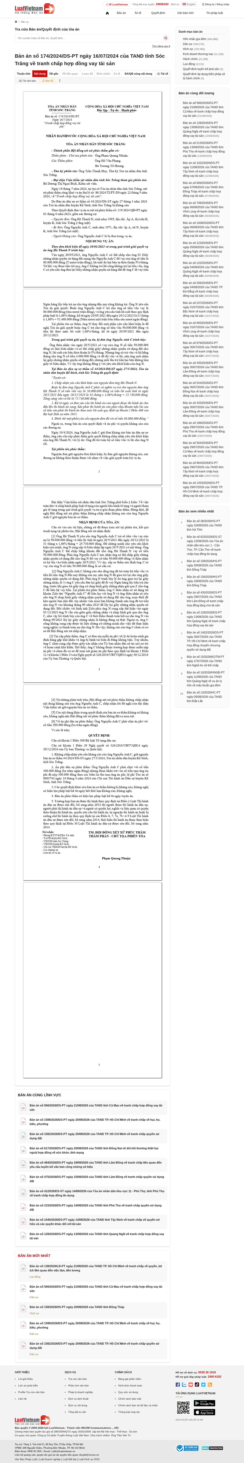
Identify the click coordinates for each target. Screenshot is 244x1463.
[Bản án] (35, 8)
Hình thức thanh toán (130, 1385)
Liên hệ (22, 1398)
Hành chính (190, 59)
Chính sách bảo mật (129, 1398)
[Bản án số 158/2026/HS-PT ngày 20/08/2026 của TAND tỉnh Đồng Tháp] (23, 1309)
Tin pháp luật (214, 12)
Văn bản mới (185, 12)
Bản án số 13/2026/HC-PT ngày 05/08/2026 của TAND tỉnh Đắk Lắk (204, 697)
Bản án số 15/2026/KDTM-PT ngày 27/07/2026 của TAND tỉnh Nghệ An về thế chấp (205, 661)
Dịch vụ (175, 4)
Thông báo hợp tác (129, 1412)
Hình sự (34, 1313)
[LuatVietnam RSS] (210, 1385)
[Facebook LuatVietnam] (178, 1385)
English (191, 4)
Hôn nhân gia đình (194, 39)
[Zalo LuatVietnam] (184, 1385)
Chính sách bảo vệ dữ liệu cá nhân (138, 1405)
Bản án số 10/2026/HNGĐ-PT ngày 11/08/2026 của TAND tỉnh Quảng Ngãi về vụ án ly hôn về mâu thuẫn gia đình (206, 679)
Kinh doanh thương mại (198, 54)
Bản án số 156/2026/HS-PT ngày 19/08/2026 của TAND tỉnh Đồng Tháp (204, 581)
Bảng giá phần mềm (129, 1378)
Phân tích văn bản (78, 1385)
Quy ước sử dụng (128, 1392)
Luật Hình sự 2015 (89, 1459)
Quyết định (158, 12)
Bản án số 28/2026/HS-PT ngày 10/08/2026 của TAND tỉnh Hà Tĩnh (204, 525)
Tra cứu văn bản (77, 1378)
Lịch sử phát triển (28, 1385)
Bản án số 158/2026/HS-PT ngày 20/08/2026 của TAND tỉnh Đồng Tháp (77, 1307)
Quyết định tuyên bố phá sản (201, 69)
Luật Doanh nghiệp (50, 1459)
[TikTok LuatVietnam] (197, 1385)
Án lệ (138, 12)
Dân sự (34, 1297)
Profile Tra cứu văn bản (31, 1392)
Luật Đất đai (69, 1459)
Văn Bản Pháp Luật (26, 1459)
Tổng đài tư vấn (77, 1412)
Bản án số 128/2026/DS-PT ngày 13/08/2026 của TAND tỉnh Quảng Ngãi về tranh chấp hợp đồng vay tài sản (206, 619)
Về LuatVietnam (118, 4)
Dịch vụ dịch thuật (78, 1398)
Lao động (35, 1276)
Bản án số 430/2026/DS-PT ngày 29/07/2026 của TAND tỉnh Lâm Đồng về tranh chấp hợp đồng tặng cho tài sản (205, 599)
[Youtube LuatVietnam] (190, 1385)
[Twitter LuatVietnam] (203, 1385)
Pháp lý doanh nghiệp (80, 1392)
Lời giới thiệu (25, 1378)
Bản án (121, 12)
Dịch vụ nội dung (77, 1405)
